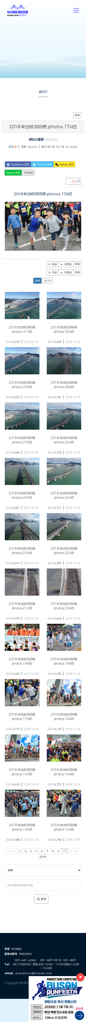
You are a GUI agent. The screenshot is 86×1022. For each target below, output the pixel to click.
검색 (43, 899)
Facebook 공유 (19, 164)
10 (64, 851)
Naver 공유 (13, 172)
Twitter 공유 (44, 164)
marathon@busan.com (33, 973)
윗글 (54, 264)
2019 (47, 280)
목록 (77, 115)
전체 (37, 280)
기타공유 (28, 172)
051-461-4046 (25, 960)
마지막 (42, 856)
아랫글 (68, 264)
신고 (75, 181)
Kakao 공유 (66, 164)
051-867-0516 (50, 960)
